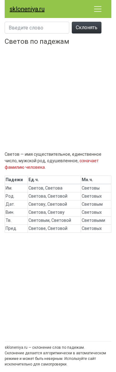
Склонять (86, 27)
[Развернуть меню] (97, 9)
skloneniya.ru (27, 9)
